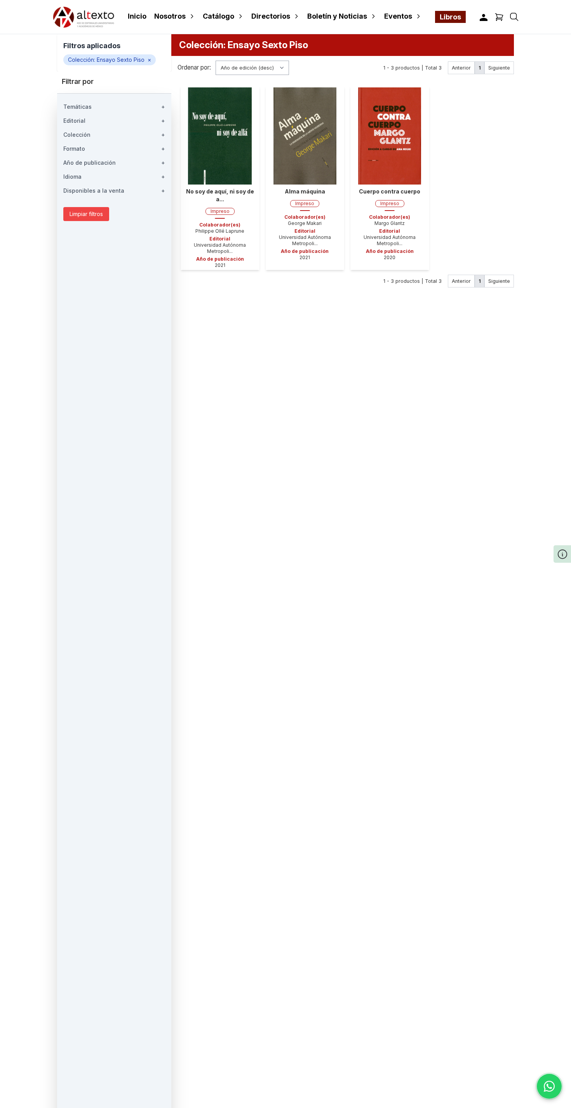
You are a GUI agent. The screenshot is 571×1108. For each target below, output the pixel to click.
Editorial (114, 120)
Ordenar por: (194, 67)
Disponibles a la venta (114, 190)
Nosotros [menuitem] (170, 16)
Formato (114, 148)
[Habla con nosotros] (549, 1086)
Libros (450, 17)
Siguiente (499, 68)
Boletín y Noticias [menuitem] (337, 16)
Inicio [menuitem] (137, 16)
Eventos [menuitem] (398, 16)
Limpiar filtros (86, 214)
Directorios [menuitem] (270, 16)
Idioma (114, 176)
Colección (114, 134)
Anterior (461, 68)
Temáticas (114, 106)
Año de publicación (114, 162)
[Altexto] (83, 17)
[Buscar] (514, 17)
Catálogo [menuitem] (218, 16)
